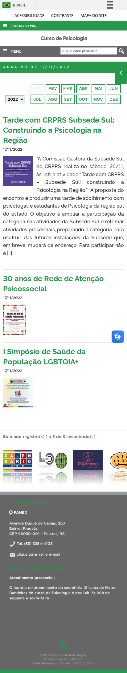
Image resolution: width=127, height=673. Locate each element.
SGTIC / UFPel (84, 663)
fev (52, 88)
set (68, 99)
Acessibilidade (29, 15)
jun (113, 88)
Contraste (62, 15)
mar (67, 88)
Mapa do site (93, 15)
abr (83, 88)
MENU (15, 51)
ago (52, 99)
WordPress (73, 659)
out (83, 99)
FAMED (20, 512)
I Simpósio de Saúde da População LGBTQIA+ (44, 356)
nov (98, 99)
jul (37, 99)
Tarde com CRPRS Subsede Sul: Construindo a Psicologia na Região (59, 129)
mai (98, 88)
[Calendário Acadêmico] (17, 467)
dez (113, 99)
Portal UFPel (23, 25)
